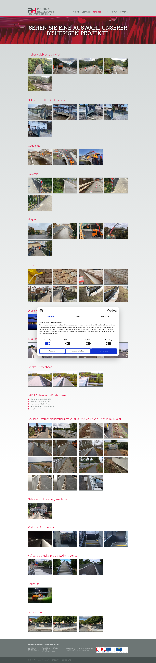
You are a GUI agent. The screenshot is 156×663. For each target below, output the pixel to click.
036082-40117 (50, 648)
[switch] (67, 343)
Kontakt (114, 12)
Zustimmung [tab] (51, 316)
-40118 (44, 650)
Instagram (124, 12)
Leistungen (86, 12)
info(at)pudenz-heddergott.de (79, 650)
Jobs (106, 12)
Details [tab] (78, 316)
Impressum (55, 660)
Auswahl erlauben (78, 351)
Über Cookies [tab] (105, 316)
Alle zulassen (104, 351)
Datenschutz (66, 660)
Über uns (76, 12)
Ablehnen (52, 351)
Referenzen (97, 12)
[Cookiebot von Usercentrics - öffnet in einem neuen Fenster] (109, 310)
